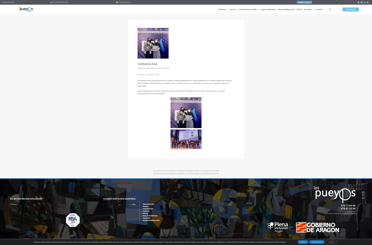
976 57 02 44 (348, 208)
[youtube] (361, 2)
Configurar (331, 242)
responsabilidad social (152, 68)
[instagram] (364, 2)
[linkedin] (367, 2)
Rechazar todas (317, 242)
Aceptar (303, 242)
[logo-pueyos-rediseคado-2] (26, 7)
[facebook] (358, 2)
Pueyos (166, 68)
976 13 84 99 (348, 205)
